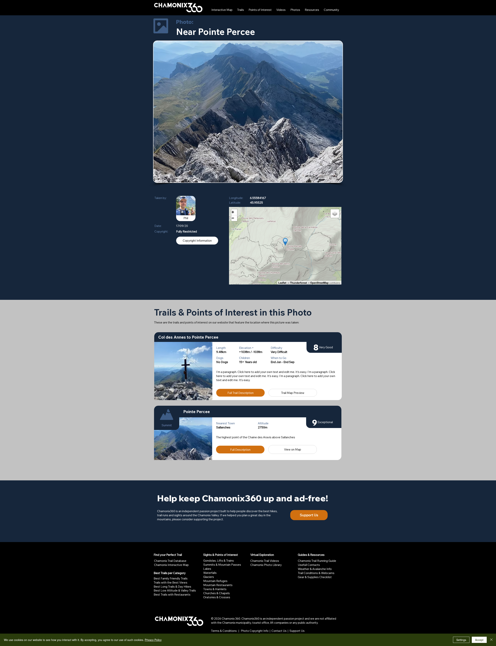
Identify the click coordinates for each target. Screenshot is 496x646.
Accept (479, 640)
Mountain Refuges (215, 581)
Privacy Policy (153, 640)
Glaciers (208, 577)
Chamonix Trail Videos (264, 561)
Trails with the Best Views (170, 582)
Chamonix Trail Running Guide (317, 561)
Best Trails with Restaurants (172, 594)
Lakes (207, 569)
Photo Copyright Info (255, 631)
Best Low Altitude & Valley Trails (175, 590)
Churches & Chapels (216, 593)
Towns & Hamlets (214, 589)
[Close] (491, 640)
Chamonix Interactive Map (171, 565)
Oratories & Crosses (216, 597)
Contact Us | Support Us (288, 631)
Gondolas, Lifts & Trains (218, 560)
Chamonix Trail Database (170, 561)
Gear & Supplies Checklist (315, 577)
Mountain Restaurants (217, 585)
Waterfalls (210, 573)
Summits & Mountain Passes (222, 564)
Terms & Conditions (224, 631)
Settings (461, 640)
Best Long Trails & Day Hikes (172, 586)
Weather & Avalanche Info (315, 569)
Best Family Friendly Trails (171, 578)
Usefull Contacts (309, 565)
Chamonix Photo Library (266, 565)
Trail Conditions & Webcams (316, 573)
